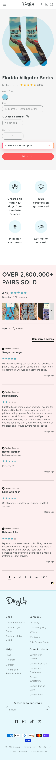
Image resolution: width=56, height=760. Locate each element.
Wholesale (35, 637)
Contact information (38, 751)
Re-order (10, 659)
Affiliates (34, 632)
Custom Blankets (38, 663)
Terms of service (19, 751)
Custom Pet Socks (15, 622)
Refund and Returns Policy (13, 671)
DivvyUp (16, 747)
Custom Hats (36, 694)
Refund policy (45, 747)
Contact (10, 664)
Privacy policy (29, 747)
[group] (28, 293)
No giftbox (11, 122)
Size (4, 103)
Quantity (6, 130)
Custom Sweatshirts (36, 679)
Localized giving (38, 627)
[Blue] (5, 97)
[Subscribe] (46, 709)
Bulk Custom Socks (39, 642)
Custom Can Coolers (36, 656)
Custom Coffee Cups (37, 688)
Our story (34, 622)
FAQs (8, 654)
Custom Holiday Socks (14, 638)
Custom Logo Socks (13, 629)
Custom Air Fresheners (35, 670)
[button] (4, 4)
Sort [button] (5, 328)
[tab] (43, 339)
